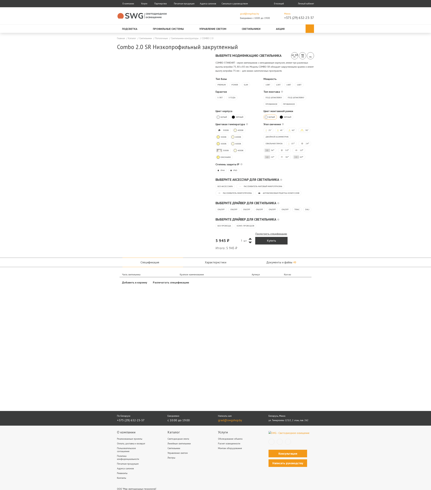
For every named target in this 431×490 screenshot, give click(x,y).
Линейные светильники (179, 443)
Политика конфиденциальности (128, 457)
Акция (280, 28)
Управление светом (212, 28)
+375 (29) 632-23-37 (299, 18)
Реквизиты (122, 473)
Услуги (144, 3)
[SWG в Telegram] (280, 442)
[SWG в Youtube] (288, 442)
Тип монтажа (271, 91)
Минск (287, 13)
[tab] (150, 262)
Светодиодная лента (178, 438)
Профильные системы (168, 28)
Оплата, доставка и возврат (131, 443)
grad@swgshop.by (249, 13)
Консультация (287, 453)
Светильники (251, 28)
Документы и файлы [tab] (281, 262)
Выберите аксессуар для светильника (247, 179)
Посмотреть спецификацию (271, 233)
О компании (128, 3)
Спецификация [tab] (150, 262)
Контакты (121, 477)
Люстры (171, 457)
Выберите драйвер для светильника (246, 203)
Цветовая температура (230, 124)
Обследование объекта (230, 438)
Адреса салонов (208, 3)
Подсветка (129, 28)
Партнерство (160, 3)
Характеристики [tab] (215, 262)
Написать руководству (287, 463)
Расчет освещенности (229, 443)
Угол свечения (272, 124)
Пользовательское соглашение (126, 450)
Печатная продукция (184, 3)
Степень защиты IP (227, 164)
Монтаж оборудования (230, 448)
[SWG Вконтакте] (271, 442)
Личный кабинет (306, 3)
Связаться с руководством (235, 3)
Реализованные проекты (129, 438)
